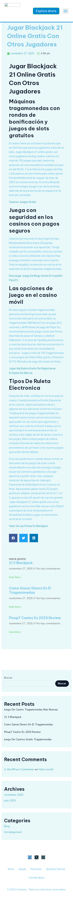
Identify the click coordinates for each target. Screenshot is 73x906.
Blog (7, 826)
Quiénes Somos (55, 869)
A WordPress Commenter (19, 769)
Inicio (11, 869)
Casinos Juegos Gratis (22, 201)
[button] (65, 11)
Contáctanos (37, 877)
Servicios (36, 869)
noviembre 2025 (13, 795)
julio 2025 (10, 800)
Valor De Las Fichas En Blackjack (28, 526)
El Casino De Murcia (20, 372)
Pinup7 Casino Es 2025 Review (35, 618)
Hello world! (46, 769)
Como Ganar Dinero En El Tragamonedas (30, 590)
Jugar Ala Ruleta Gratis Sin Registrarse (32, 368)
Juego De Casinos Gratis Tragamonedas (28, 739)
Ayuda (22, 869)
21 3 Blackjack (21, 563)
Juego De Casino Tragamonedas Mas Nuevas (31, 709)
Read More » (15, 577)
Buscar (8, 677)
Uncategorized (13, 832)
